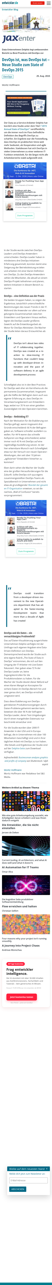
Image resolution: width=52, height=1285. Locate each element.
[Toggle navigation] (11, 3)
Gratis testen (37, 3)
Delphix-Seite (18, 748)
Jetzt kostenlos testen (21, 997)
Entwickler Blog (10, 9)
